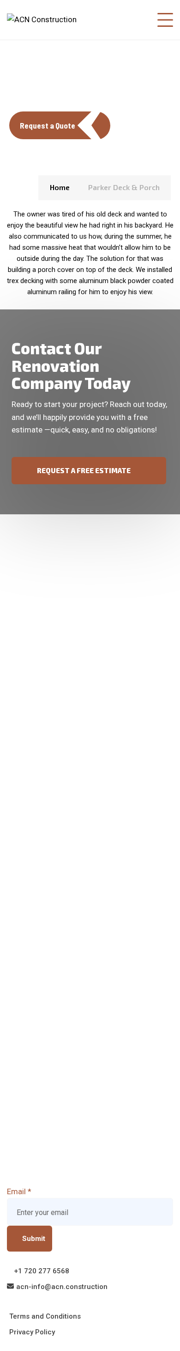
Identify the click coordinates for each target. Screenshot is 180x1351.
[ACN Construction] (42, 19)
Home (60, 187)
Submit (33, 1238)
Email (19, 1191)
